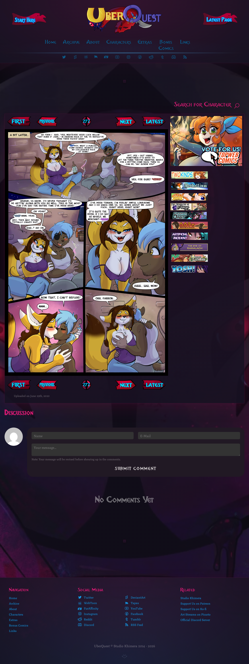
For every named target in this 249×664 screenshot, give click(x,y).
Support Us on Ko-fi (193, 608)
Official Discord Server (195, 619)
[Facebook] (139, 57)
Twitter (88, 597)
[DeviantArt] (75, 57)
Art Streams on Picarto (195, 614)
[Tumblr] (162, 57)
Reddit (87, 619)
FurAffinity (90, 608)
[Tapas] (96, 57)
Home (51, 42)
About (93, 42)
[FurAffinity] (106, 57)
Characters (118, 42)
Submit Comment (136, 468)
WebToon (90, 603)
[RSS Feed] (185, 57)
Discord (88, 624)
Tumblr (135, 619)
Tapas (134, 603)
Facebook (136, 614)
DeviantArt (137, 597)
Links (185, 42)
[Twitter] (64, 57)
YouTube (136, 608)
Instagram (90, 614)
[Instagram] (128, 57)
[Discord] (173, 57)
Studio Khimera (190, 598)
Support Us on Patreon (195, 603)
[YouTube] (117, 57)
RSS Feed (136, 624)
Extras (145, 42)
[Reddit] (151, 57)
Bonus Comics (166, 45)
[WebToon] (86, 57)
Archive (71, 42)
